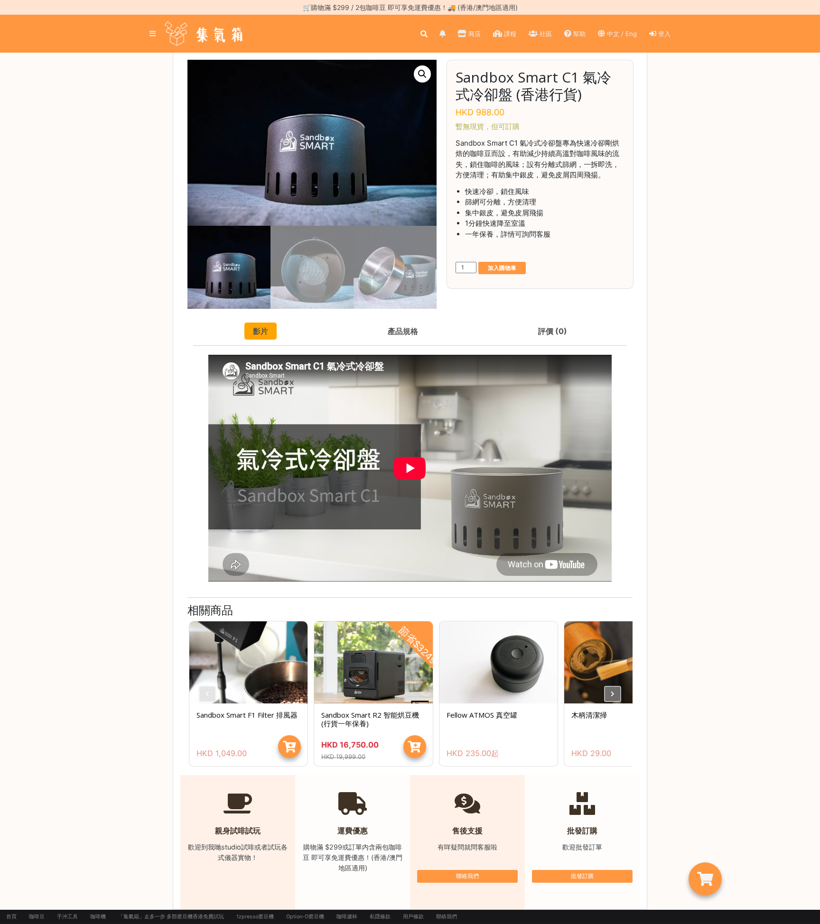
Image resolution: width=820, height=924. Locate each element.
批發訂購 (582, 875)
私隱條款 (380, 917)
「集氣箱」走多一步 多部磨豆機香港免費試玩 (171, 917)
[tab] (260, 331)
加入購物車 (502, 267)
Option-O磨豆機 (305, 917)
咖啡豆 (37, 917)
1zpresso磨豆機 (255, 917)
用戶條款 (413, 917)
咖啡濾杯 (346, 917)
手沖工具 (67, 917)
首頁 (11, 917)
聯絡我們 (467, 875)
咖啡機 (98, 917)
